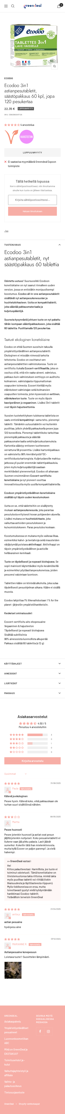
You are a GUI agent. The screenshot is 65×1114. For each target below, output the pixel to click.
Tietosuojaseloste (14, 1092)
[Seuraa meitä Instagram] (48, 1031)
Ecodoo (8, 78)
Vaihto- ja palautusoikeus (12, 1084)
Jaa (6, 231)
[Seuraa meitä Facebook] (40, 1031)
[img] (12, 783)
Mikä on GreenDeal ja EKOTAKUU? (15, 1051)
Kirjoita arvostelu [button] (33, 760)
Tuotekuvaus (12, 244)
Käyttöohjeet (13, 663)
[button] (12, 124)
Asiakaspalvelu (12, 1021)
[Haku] (12, 6)
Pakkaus (9, 693)
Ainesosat (10, 673)
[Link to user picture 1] (13, 970)
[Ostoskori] (59, 6)
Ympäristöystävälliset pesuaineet (16, 1030)
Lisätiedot (10, 683)
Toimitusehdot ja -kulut (14, 1062)
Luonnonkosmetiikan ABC (16, 1041)
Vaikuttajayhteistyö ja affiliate (16, 1073)
